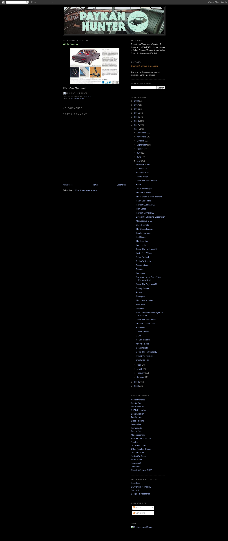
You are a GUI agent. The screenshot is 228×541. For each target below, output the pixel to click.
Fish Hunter (141, 245)
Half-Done (140, 328)
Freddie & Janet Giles (146, 323)
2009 (136, 386)
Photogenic (141, 296)
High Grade (70, 44)
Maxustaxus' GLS (144, 221)
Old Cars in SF (137, 452)
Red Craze (140, 237)
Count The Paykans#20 (146, 319)
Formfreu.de (136, 428)
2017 (136, 105)
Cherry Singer (142, 176)
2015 (136, 113)
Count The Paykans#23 (146, 180)
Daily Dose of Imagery (141, 487)
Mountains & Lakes (144, 300)
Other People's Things (141, 449)
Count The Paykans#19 (146, 352)
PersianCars (136, 403)
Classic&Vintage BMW (141, 470)
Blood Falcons (137, 421)
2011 (136, 129)
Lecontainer (136, 424)
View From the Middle (141, 438)
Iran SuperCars (138, 407)
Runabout (140, 269)
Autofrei (134, 442)
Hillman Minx (77, 98)
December (142, 133)
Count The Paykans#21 (146, 284)
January (141, 377)
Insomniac (140, 273)
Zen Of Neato (137, 417)
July (139, 153)
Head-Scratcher (143, 340)
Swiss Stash (136, 459)
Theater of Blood (143, 193)
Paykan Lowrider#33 (145, 213)
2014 (136, 117)
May (139, 161)
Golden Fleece (142, 332)
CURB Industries (138, 410)
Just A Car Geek (138, 456)
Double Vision (142, 265)
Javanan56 (136, 463)
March (140, 369)
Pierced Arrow (142, 172)
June (139, 157)
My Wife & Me (142, 344)
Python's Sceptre (143, 261)
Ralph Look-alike (143, 201)
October (141, 141)
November (142, 137)
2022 (136, 101)
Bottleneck (141, 308)
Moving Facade (143, 164)
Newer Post (68, 185)
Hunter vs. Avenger (144, 356)
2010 (136, 382)
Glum (138, 336)
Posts (138, 507)
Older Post (121, 185)
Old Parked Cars (138, 445)
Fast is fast (136, 431)
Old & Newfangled (144, 189)
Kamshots (135, 483)
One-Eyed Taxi (142, 360)
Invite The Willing (144, 253)
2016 (136, 109)
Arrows (139, 292)
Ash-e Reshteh (142, 257)
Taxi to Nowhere (143, 233)
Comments (140, 513)
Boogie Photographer (140, 494)
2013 (136, 121)
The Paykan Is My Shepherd (149, 197)
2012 (136, 125)
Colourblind (136, 490)
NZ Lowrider (141, 168)
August (140, 149)
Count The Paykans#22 (146, 249)
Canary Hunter (142, 288)
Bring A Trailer (137, 414)
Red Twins (140, 304)
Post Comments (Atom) (86, 190)
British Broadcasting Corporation (150, 217)
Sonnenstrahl (142, 348)
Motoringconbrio (138, 435)
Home (95, 185)
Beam (138, 184)
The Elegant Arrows (145, 229)
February (141, 373)
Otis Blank (136, 467)
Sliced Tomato (142, 225)
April (139, 365)
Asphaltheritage (138, 400)
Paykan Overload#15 (145, 205)
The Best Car (142, 241)
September (142, 145)
